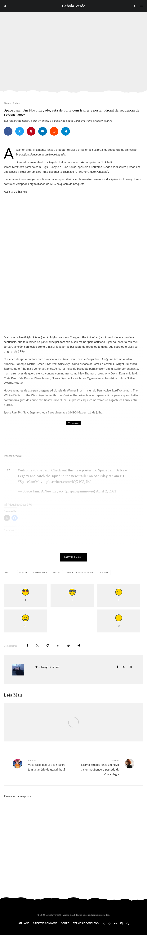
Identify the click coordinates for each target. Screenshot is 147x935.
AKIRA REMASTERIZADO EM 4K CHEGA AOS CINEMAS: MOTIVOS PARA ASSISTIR (79, 437)
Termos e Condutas (86, 923)
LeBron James (40, 572)
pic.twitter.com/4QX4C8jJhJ (68, 481)
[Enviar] (54, 131)
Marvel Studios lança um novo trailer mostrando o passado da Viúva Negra (100, 767)
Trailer (104, 572)
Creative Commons (45, 923)
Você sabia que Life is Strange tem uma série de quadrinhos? (46, 765)
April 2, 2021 (106, 491)
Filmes (7, 103)
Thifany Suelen (47, 667)
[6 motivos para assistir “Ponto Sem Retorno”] (73, 726)
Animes (35, 429)
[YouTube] (115, 923)
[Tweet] (19, 131)
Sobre (65, 923)
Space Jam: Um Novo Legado (81, 572)
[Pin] (31, 131)
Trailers (16, 103)
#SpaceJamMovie (31, 481)
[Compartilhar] (8, 131)
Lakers (23, 572)
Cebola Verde (73, 6)
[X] (103, 923)
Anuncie (23, 923)
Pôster (57, 572)
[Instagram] (109, 923)
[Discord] (121, 923)
